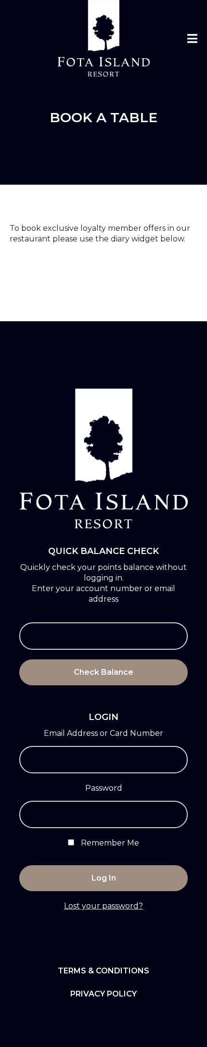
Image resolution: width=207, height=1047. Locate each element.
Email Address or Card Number (103, 733)
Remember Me (109, 842)
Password (103, 788)
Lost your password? (103, 905)
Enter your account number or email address (103, 594)
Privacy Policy (103, 993)
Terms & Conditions (103, 970)
